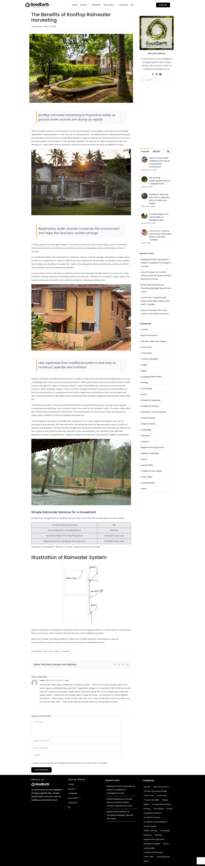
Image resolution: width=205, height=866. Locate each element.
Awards (144, 329)
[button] (132, 5)
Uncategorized (148, 482)
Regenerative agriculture (152, 447)
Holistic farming (148, 423)
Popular (145, 151)
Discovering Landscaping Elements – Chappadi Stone (160, 180)
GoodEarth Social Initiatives (153, 412)
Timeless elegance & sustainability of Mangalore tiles (158, 217)
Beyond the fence (149, 335)
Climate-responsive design (153, 341)
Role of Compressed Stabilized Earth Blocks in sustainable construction (159, 162)
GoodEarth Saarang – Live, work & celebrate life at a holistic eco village (159, 199)
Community (146, 353)
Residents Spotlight (150, 453)
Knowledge (146, 429)
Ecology (144, 382)
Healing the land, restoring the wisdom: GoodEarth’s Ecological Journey (155, 263)
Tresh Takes (146, 477)
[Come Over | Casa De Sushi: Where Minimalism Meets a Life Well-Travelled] (144, 231)
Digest (144, 370)
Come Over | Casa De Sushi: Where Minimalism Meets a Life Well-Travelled (160, 235)
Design (144, 364)
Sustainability (147, 465)
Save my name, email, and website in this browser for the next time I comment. (70, 763)
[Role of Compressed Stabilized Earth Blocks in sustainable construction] (144, 158)
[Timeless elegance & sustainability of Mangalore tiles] (144, 214)
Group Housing (148, 418)
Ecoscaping (146, 388)
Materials (145, 435)
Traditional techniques (151, 471)
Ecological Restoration (151, 376)
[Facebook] (153, 74)
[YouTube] (160, 74)
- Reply (66, 680)
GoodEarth (37, 651)
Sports (144, 459)
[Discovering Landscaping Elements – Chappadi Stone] (144, 177)
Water (56, 651)
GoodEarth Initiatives (150, 400)
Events (144, 394)
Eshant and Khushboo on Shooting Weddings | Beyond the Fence (156, 288)
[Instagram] (157, 74)
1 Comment (65, 651)
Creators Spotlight (149, 359)
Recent (156, 151)
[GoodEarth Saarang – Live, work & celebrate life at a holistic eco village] (144, 194)
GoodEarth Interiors (150, 406)
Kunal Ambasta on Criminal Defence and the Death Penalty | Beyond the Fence (156, 275)
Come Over (146, 347)
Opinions (145, 441)
